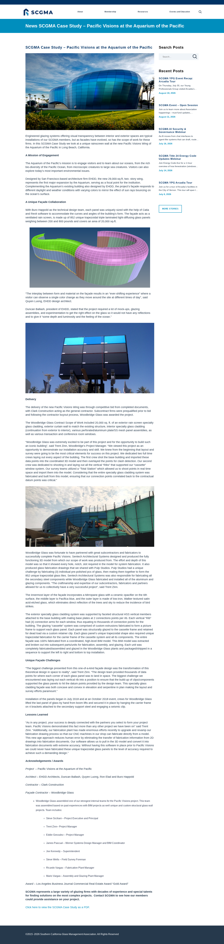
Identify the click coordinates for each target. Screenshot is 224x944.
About (80, 12)
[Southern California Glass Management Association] (37, 11)
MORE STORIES (170, 209)
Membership (110, 12)
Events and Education (180, 12)
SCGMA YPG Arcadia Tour (175, 182)
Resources (143, 12)
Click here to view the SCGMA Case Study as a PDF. (57, 907)
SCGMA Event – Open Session (178, 105)
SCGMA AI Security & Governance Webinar (172, 130)
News (31, 25)
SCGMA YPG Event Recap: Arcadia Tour (176, 80)
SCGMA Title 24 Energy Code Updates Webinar (177, 157)
